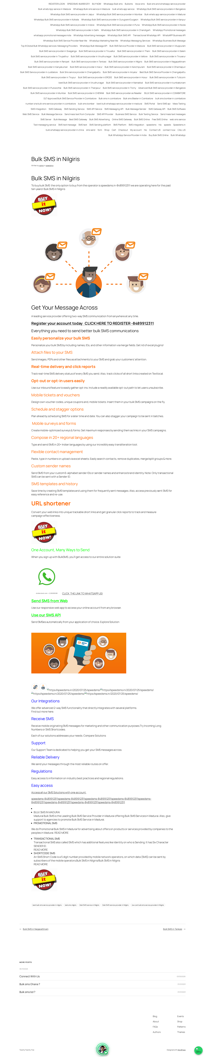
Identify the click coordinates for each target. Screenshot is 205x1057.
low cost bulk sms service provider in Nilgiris (148, 905)
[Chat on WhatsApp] (198, 1050)
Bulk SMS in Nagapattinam (35, 929)
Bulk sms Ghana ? (29, 984)
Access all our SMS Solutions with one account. (58, 792)
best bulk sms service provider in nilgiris (47, 905)
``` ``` (102, 1051)
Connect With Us (29, 976)
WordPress (182, 1050)
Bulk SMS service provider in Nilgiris (115, 905)
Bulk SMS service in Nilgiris (89, 905)
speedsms (49, 165)
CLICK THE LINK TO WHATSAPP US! (82, 593)
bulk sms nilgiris (70, 905)
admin (41, 165)
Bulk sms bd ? (27, 992)
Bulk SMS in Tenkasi (172, 929)
